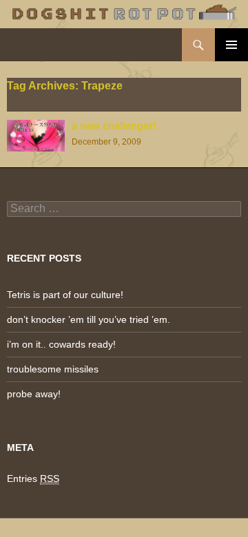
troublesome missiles (53, 369)
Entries (33, 478)
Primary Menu (231, 44)
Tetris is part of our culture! (65, 294)
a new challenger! (114, 125)
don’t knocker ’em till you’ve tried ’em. (88, 319)
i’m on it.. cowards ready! (61, 344)
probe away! (34, 393)
